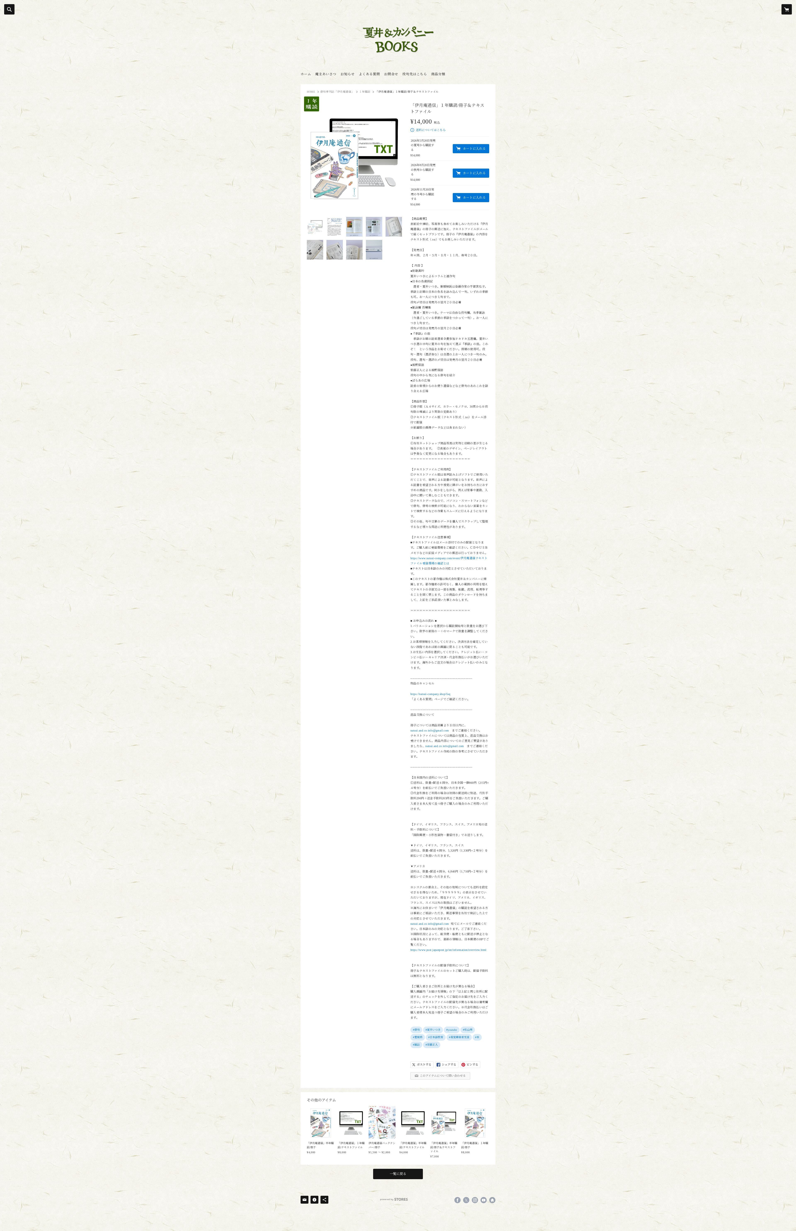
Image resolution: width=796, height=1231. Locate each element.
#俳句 (416, 1029)
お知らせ (348, 74)
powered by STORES (394, 1199)
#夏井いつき (433, 1029)
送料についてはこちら (431, 130)
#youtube (451, 1029)
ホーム (306, 74)
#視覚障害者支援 (459, 1037)
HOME (311, 91)
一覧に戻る (398, 1174)
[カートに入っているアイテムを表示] (786, 9)
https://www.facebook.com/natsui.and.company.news (457, 1200)
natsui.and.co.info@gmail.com (429, 730)
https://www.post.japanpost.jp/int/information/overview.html (448, 950)
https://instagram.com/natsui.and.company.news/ (475, 1200)
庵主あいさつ (325, 74)
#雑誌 (416, 1044)
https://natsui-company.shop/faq (430, 694)
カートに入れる (474, 148)
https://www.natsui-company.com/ (492, 1200)
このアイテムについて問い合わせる (443, 1075)
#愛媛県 (417, 1037)
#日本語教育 (435, 1037)
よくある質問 (369, 74)
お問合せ (391, 74)
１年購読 (364, 91)
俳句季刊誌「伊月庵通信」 (337, 91)
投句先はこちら (414, 74)
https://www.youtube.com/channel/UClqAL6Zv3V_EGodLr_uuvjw (484, 1200)
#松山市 (467, 1029)
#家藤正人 (432, 1044)
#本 (477, 1037)
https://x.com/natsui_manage (466, 1200)
